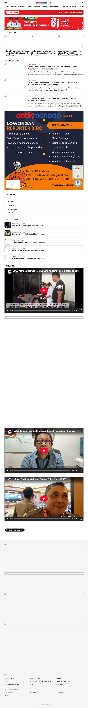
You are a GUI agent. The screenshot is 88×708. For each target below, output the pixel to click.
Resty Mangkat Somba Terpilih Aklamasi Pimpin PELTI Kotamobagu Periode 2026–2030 (43, 53)
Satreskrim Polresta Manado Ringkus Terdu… (29, 234)
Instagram (60, 693)
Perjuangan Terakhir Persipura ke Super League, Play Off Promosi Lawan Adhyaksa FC (52, 99)
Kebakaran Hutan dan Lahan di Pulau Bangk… (29, 250)
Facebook (10, 693)
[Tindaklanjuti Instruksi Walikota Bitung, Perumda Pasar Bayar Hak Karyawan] (17, 42)
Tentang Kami (35, 678)
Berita (14, 224)
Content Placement (12, 685)
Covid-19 (11, 205)
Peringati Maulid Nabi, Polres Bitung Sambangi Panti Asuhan (69, 52)
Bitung (10, 213)
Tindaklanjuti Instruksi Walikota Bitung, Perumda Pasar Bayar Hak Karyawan (17, 53)
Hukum (14, 257)
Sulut (10, 198)
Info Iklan (33, 685)
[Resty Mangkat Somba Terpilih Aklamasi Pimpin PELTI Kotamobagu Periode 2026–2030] (44, 42)
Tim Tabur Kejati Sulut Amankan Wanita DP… (28, 259)
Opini (13, 240)
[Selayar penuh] (81, 310)
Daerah (14, 248)
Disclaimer (59, 685)
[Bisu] (77, 310)
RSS (8, 696)
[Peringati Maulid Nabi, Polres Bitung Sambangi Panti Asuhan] (70, 42)
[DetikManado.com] (44, 3)
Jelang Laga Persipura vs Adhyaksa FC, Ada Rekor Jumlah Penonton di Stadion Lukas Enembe (52, 67)
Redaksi (58, 678)
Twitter (34, 693)
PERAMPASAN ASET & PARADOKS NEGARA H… (28, 242)
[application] (44, 290)
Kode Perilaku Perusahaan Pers (41, 682)
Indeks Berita (9, 678)
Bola (29, 64)
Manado (10, 202)
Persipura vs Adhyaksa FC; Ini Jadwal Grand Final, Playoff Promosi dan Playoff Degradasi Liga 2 (52, 83)
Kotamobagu (12, 209)
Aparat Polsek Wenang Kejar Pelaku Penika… (28, 226)
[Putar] (7, 310)
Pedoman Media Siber (63, 682)
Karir (6, 682)
